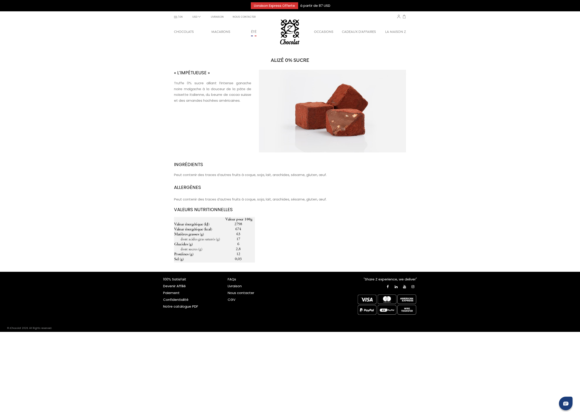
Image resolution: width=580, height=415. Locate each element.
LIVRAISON (217, 17)
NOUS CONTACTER (244, 17)
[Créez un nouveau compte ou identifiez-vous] (399, 16)
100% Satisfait (174, 279)
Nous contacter (241, 292)
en (181, 17)
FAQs (232, 279)
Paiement (171, 292)
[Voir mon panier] (404, 17)
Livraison (235, 286)
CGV (231, 299)
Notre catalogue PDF (180, 306)
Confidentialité (175, 299)
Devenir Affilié (174, 286)
